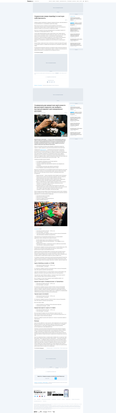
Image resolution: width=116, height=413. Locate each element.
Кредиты (57, 1)
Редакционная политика (46, 399)
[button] (56, 378)
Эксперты (59, 399)
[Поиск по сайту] (88, 1)
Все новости (40, 85)
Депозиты (74, 1)
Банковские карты (63, 1)
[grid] (58, 237)
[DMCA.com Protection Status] (35, 412)
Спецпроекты (68, 399)
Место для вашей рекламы (58, 7)
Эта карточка (36, 228)
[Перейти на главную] (30, 1)
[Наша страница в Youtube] (40, 396)
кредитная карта (43, 149)
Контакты (44, 401)
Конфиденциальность (38, 401)
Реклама (63, 399)
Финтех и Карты (43, 112)
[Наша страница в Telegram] (35, 396)
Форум (81, 1)
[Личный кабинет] (86, 1)
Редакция (38, 399)
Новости (50, 1)
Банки (78, 1)
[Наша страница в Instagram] (44, 396)
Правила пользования (75, 399)
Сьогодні (41, 52)
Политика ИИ (54, 399)
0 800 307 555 (37, 1)
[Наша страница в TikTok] (42, 396)
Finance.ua (35, 85)
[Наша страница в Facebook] (37, 396)
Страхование (69, 1)
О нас (35, 399)
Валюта (54, 1)
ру (84, 1)
